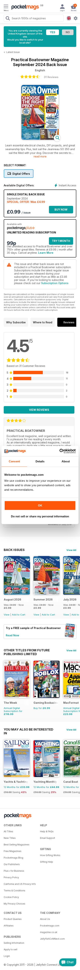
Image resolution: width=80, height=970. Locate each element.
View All (71, 550)
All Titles (8, 831)
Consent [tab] (14, 461)
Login (7, 956)
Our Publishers (12, 864)
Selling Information (14, 942)
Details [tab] (40, 461)
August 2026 (12, 599)
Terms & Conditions (14, 890)
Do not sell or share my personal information (40, 516)
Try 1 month (61, 240)
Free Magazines (12, 851)
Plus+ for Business (14, 870)
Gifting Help (46, 861)
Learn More (45, 252)
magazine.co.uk (48, 932)
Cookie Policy (11, 897)
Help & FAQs (47, 831)
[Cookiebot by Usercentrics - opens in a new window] (59, 451)
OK (40, 505)
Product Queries (13, 919)
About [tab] (66, 461)
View (6, 614)
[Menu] (6, 7)
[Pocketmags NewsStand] (24, 7)
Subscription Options (54, 283)
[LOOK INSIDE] (40, 138)
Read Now (12, 635)
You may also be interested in (28, 729)
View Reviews (39, 409)
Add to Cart (18, 614)
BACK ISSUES (14, 550)
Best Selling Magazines (16, 844)
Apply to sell (10, 949)
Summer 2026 (43, 599)
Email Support (47, 838)
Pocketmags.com (49, 925)
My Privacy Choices (14, 903)
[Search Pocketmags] (7, 18)
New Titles (10, 838)
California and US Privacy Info (20, 884)
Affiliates (9, 925)
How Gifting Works (50, 855)
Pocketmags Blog (13, 857)
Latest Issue (13, 52)
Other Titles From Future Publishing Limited (27, 650)
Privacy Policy (11, 877)
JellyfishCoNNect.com (52, 938)
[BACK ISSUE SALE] (17, 593)
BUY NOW (61, 209)
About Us (45, 919)
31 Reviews (51, 77)
